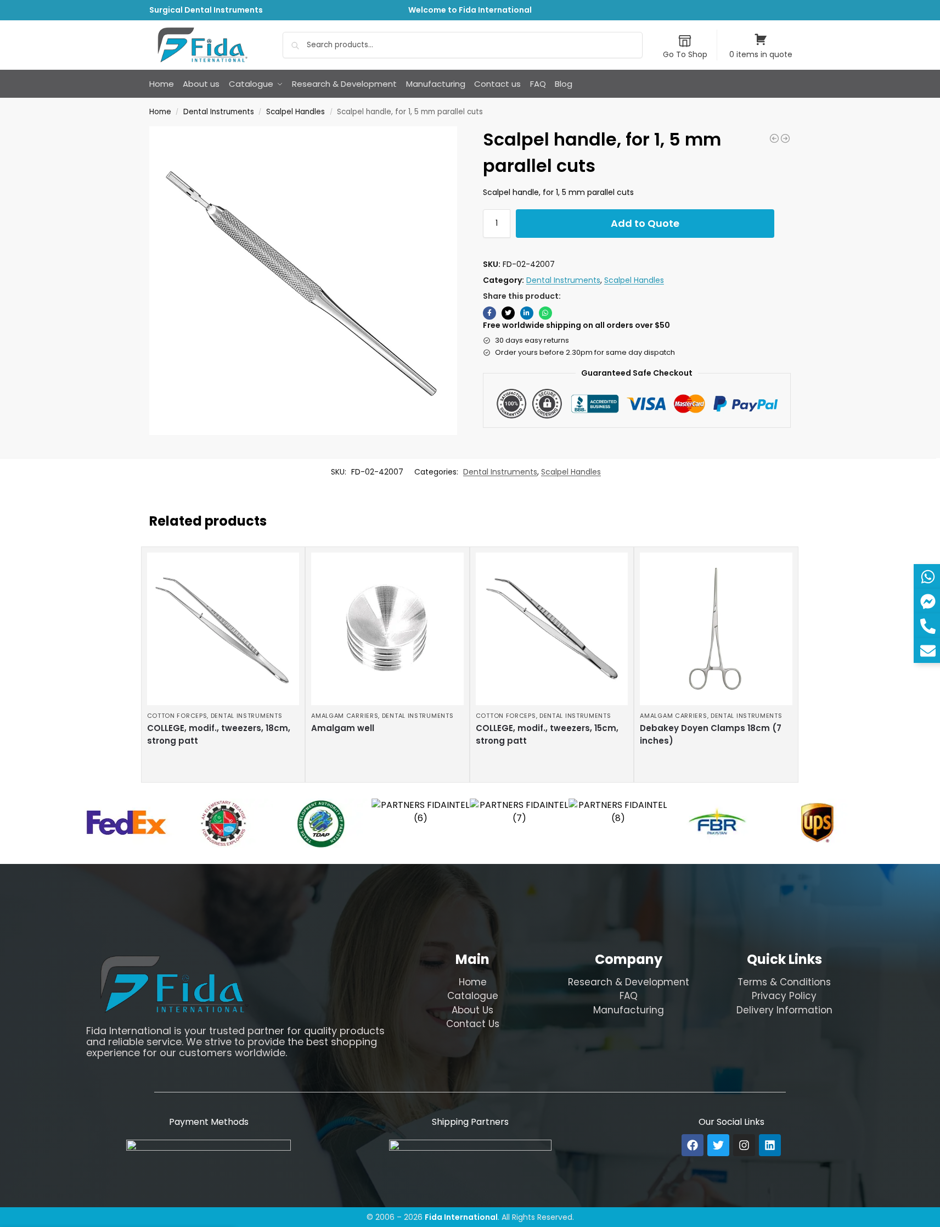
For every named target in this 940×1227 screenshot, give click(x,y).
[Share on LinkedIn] (526, 313)
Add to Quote (645, 223)
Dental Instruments (218, 112)
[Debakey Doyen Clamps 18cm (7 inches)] (716, 629)
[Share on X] (508, 313)
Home (160, 112)
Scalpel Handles (295, 112)
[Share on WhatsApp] (545, 313)
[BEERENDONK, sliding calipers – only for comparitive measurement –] (774, 138)
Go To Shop (685, 54)
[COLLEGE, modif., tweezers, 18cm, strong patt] (223, 629)
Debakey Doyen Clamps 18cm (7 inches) (710, 734)
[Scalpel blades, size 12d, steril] (785, 138)
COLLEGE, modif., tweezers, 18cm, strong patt (218, 734)
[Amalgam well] (387, 629)
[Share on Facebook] (489, 313)
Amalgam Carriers (344, 715)
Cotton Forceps (177, 715)
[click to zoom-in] (303, 280)
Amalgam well (342, 728)
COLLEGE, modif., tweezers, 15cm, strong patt (547, 734)
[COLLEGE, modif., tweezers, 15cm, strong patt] (552, 629)
